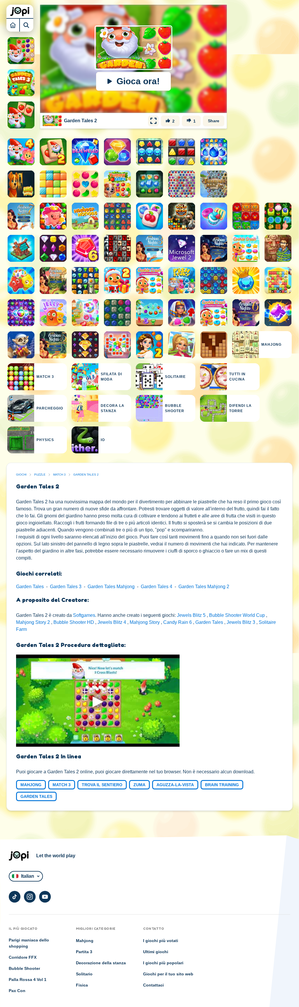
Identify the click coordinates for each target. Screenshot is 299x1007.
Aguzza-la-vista (175, 784)
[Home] (13, 25)
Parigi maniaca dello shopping (29, 943)
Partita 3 (84, 951)
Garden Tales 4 (156, 586)
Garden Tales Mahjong (111, 586)
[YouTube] (45, 897)
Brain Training (222, 784)
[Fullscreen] (153, 121)
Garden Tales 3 (65, 586)
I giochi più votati (160, 940)
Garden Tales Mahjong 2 (203, 586)
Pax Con (17, 990)
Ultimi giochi (155, 951)
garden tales (36, 796)
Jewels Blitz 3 (241, 622)
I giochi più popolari (163, 962)
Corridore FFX (22, 957)
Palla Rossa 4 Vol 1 (27, 979)
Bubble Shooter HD (74, 622)
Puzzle (40, 474)
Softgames (84, 615)
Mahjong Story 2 (33, 622)
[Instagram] (30, 897)
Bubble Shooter (24, 968)
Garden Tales (30, 586)
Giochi (21, 474)
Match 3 (59, 474)
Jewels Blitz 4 (112, 622)
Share (213, 120)
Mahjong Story (145, 622)
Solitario (84, 974)
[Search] (26, 25)
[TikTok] (14, 897)
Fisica (82, 985)
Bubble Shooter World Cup (237, 615)
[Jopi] (20, 11)
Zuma (139, 784)
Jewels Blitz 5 (192, 615)
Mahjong (30, 784)
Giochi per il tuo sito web (168, 974)
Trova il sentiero (102, 784)
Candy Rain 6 (178, 622)
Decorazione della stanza (101, 962)
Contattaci (153, 985)
